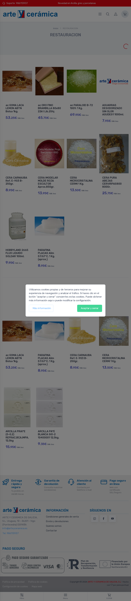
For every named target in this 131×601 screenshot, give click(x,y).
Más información (42, 308)
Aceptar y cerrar (89, 308)
